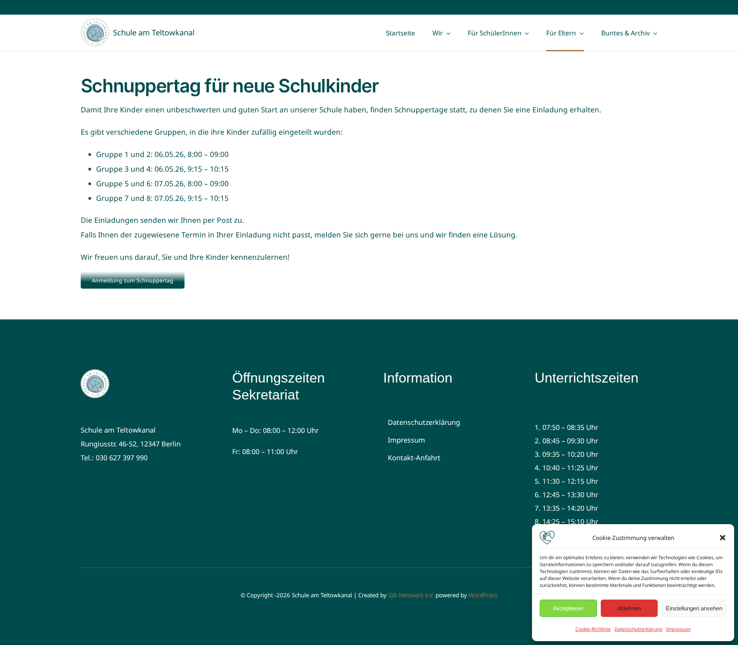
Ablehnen (629, 608)
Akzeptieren (568, 608)
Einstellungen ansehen (694, 608)
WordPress (483, 595)
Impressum (678, 629)
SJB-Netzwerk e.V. (411, 595)
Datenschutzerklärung (638, 629)
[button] (722, 537)
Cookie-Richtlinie (593, 629)
